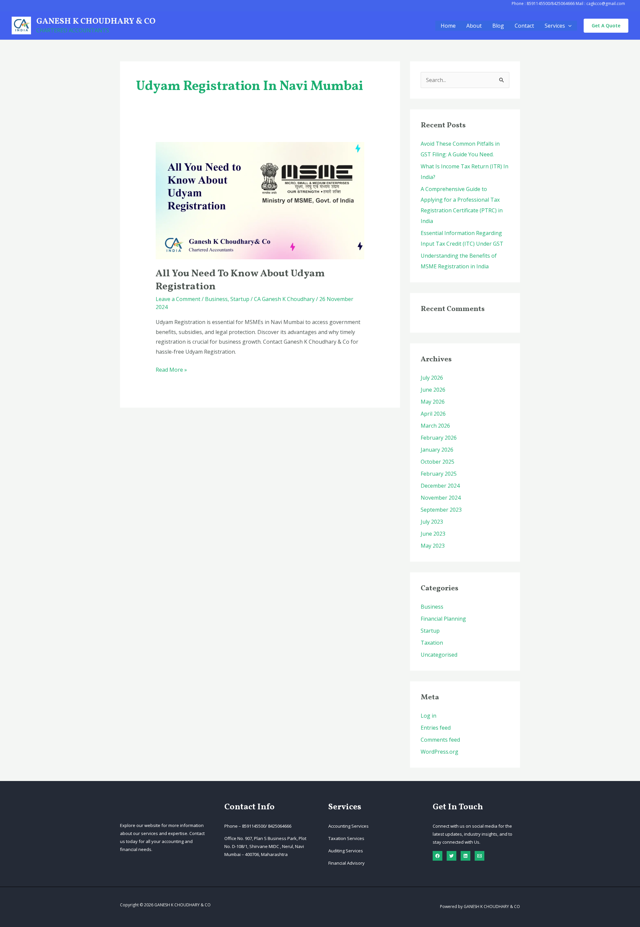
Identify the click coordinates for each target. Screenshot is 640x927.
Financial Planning (443, 618)
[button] (568, 26)
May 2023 (433, 545)
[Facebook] (437, 856)
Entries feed (436, 727)
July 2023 (432, 521)
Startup (239, 299)
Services (555, 25)
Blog (498, 25)
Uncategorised (439, 654)
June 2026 (433, 389)
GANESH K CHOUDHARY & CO (96, 21)
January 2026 (437, 449)
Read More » (171, 370)
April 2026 (433, 413)
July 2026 (432, 377)
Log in (428, 715)
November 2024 (441, 497)
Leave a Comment (178, 299)
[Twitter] (451, 856)
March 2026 (435, 425)
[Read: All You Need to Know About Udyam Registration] (260, 200)
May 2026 (433, 401)
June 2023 (433, 533)
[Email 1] (479, 856)
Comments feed (440, 739)
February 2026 (439, 437)
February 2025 (439, 473)
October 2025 (437, 461)
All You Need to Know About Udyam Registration (240, 280)
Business (216, 299)
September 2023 (441, 509)
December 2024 (440, 485)
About (474, 25)
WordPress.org (439, 751)
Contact (524, 25)
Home (448, 25)
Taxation (432, 642)
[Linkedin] (465, 856)
